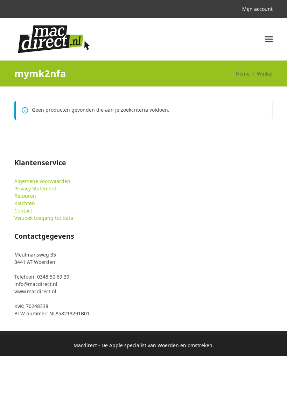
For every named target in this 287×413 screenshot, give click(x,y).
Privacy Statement (35, 188)
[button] (269, 39)
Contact (23, 210)
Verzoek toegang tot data (43, 218)
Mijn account (257, 9)
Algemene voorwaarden (42, 181)
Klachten (24, 203)
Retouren (25, 195)
